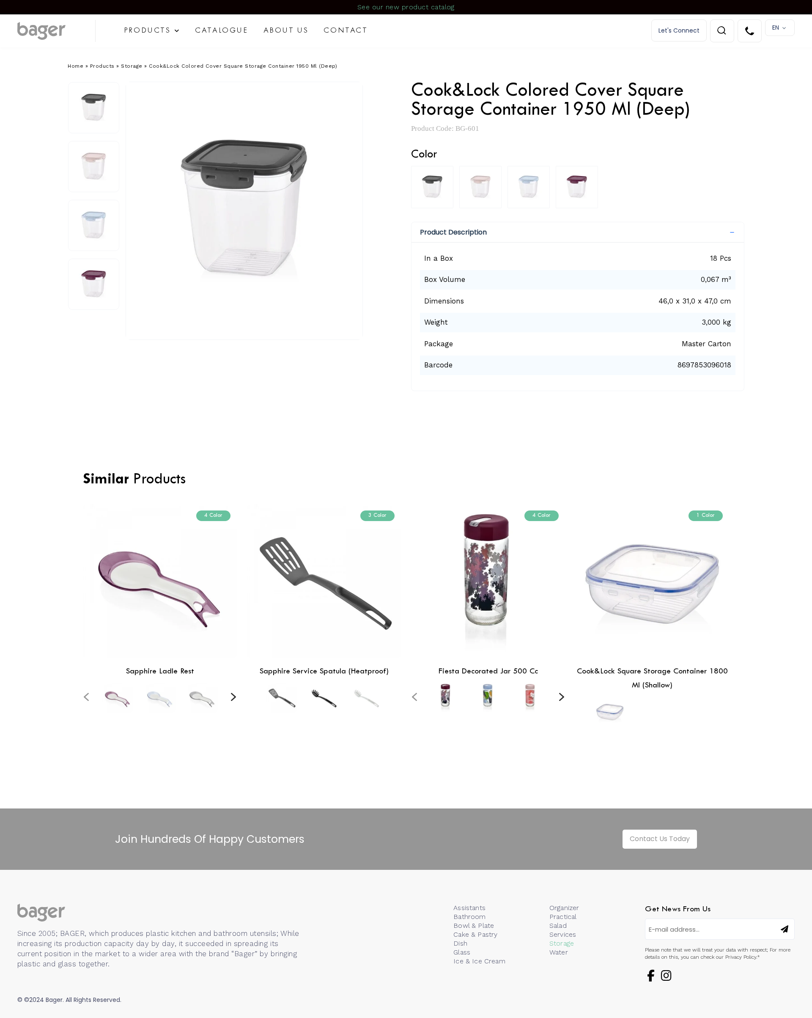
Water (558, 952)
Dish (460, 943)
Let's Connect (679, 30)
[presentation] (86, 696)
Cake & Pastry (475, 934)
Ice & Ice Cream (479, 961)
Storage (132, 66)
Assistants (469, 908)
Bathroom (469, 917)
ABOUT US (286, 30)
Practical (562, 917)
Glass (461, 952)
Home (75, 66)
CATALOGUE (221, 30)
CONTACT (346, 30)
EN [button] (775, 27)
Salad (558, 925)
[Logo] (56, 31)
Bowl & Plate (473, 925)
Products (102, 66)
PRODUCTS (147, 30)
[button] (577, 232)
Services (562, 934)
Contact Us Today (660, 839)
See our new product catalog (406, 7)
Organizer (564, 908)
